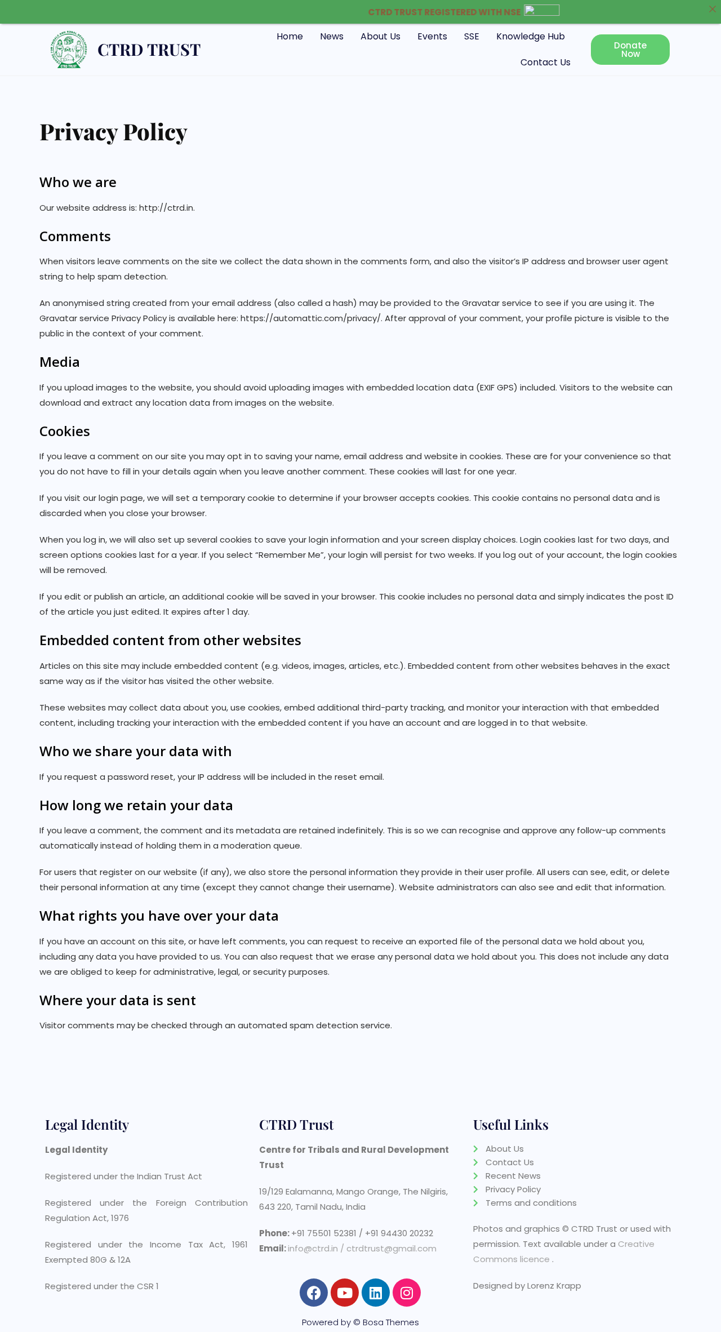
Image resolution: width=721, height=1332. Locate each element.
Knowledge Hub (530, 36)
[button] (533, 37)
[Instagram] (407, 1292)
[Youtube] (345, 1292)
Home (290, 36)
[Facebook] (314, 1292)
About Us (380, 36)
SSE (471, 36)
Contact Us (545, 62)
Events (432, 36)
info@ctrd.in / (316, 1248)
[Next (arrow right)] (701, 666)
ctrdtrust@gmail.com (391, 1248)
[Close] (712, 8)
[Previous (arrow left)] (19, 666)
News (332, 36)
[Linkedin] (376, 1292)
